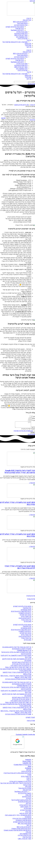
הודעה (33, 427)
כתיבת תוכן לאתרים (25, 614)
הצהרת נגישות (31, 720)
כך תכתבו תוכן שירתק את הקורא (21, 664)
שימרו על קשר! (27, 837)
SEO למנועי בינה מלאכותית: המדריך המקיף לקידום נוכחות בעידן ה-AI (20, 567)
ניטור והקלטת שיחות (25, 805)
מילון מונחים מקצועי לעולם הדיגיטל (21, 800)
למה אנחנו (28, 795)
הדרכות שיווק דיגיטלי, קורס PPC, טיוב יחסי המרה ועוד (15, 783)
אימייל (33, 420)
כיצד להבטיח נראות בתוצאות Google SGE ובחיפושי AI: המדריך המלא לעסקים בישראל (19, 471)
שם (34, 416)
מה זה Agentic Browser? (24, 650)
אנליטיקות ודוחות (23, 38)
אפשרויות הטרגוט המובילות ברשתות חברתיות (18, 679)
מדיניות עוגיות (31, 599)
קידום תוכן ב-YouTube (17, 30)
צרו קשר (28, 47)
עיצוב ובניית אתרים (22, 32)
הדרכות (29, 40)
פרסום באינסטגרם (26, 609)
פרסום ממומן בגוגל (22, 23)
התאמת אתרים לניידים (24, 793)
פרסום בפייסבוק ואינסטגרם (23, 820)
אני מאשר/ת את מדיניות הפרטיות (23, 430)
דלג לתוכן (32, 1)
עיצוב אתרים (27, 621)
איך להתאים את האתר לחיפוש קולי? (20, 665)
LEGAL (28, 769)
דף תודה (29, 779)
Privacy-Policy (27, 761)
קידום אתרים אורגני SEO (20, 21)
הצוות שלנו (28, 786)
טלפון (33, 418)
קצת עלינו (28, 832)
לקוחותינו (28, 798)
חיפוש (33, 82)
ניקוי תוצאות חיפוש (25, 806)
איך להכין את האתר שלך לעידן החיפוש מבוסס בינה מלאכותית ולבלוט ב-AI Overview (16, 647)
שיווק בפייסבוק (19, 28)
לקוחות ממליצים (26, 796)
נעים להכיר (28, 45)
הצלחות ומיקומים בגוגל (24, 788)
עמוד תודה (28, 811)
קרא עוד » (32, 482)
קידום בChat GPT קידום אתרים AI (21, 611)
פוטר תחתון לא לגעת (25, 813)
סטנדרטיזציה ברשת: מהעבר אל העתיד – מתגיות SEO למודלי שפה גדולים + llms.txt (16, 676)
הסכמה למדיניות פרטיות (28, 429)
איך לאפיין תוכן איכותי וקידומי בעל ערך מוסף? (18, 667)
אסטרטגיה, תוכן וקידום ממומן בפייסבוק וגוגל (15, 42)
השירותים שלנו (27, 20)
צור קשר (28, 825)
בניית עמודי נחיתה (26, 616)
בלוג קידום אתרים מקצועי (21, 104)
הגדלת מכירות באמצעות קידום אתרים (20, 781)
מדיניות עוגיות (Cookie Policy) (22, 764)
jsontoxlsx (28, 759)
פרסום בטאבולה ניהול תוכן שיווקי (21, 818)
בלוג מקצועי (28, 43)
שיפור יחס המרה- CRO (24, 838)
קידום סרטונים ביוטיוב (25, 618)
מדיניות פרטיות (30, 595)
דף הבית (29, 18)
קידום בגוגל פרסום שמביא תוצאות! (21, 828)
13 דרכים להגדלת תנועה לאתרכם (21, 662)
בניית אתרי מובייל (26, 619)
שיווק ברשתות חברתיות (21, 25)
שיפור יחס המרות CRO (21, 35)
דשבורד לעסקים (30, 717)
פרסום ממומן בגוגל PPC (24, 823)
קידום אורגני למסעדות (25, 613)
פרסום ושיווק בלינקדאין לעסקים (15, 26)
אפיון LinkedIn (27, 763)
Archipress (28, 768)
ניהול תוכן (28, 803)
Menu (29, 766)
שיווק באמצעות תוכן (22, 37)
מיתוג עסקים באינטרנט (21, 33)
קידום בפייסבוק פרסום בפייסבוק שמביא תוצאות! (17, 830)
